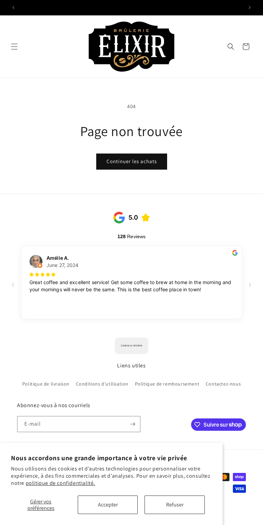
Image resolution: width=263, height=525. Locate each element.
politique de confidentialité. (60, 483)
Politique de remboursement (167, 384)
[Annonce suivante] (249, 7)
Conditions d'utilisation (102, 384)
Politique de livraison (46, 384)
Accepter (108, 504)
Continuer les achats (132, 161)
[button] (14, 46)
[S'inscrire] (132, 424)
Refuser (175, 504)
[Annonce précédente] (13, 7)
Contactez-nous (223, 384)
